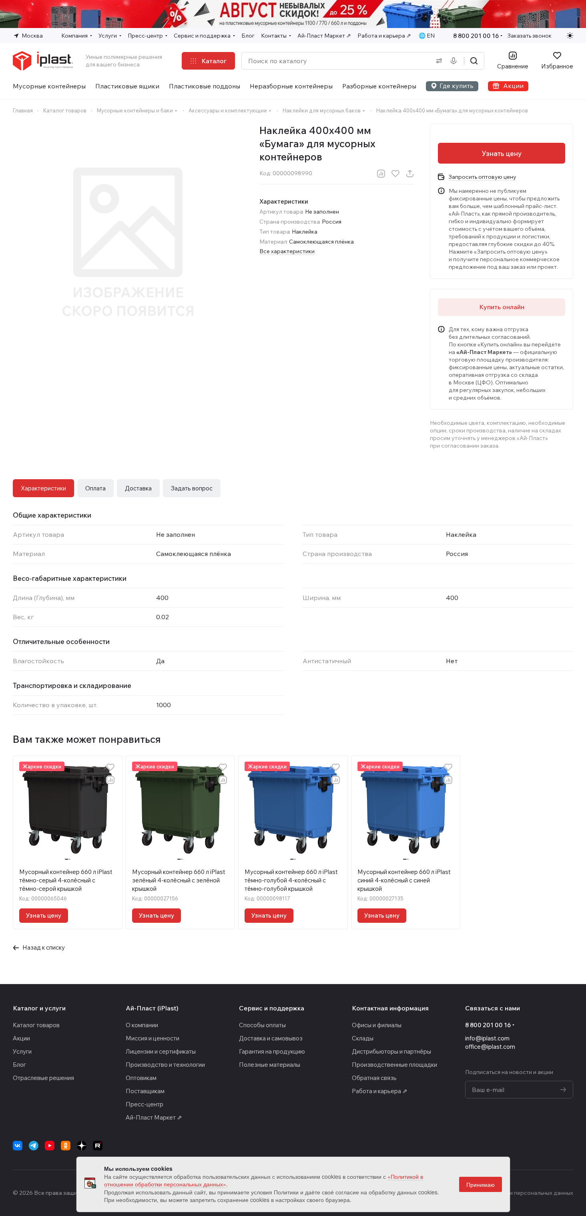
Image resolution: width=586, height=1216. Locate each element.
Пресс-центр (144, 1104)
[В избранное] (395, 174)
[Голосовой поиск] (455, 60)
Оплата (95, 488)
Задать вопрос (192, 488)
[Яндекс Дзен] (81, 1145)
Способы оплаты (262, 1025)
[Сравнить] (381, 174)
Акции (21, 1038)
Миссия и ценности (152, 1038)
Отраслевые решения (43, 1078)
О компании (142, 1025)
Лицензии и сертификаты (161, 1051)
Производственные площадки (394, 1064)
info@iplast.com (487, 1038)
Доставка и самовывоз (271, 1038)
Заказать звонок (529, 35)
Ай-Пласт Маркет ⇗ (154, 1117)
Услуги (22, 1051)
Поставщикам (145, 1091)
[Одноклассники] (65, 1145)
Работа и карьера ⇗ (379, 1091)
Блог (19, 1064)
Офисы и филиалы (376, 1025)
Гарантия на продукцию (272, 1051)
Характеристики (43, 488)
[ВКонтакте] (17, 1145)
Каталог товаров (36, 1025)
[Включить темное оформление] (570, 35)
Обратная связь (374, 1078)
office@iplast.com (490, 1046)
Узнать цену (502, 153)
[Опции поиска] (437, 60)
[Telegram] (33, 1145)
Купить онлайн (501, 307)
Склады (362, 1038)
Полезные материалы (269, 1064)
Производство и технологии (165, 1064)
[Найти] (474, 60)
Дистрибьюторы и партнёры (391, 1051)
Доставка (138, 488)
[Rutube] (97, 1145)
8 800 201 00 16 (476, 36)
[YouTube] (49, 1145)
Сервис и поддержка (271, 1008)
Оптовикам (141, 1078)
